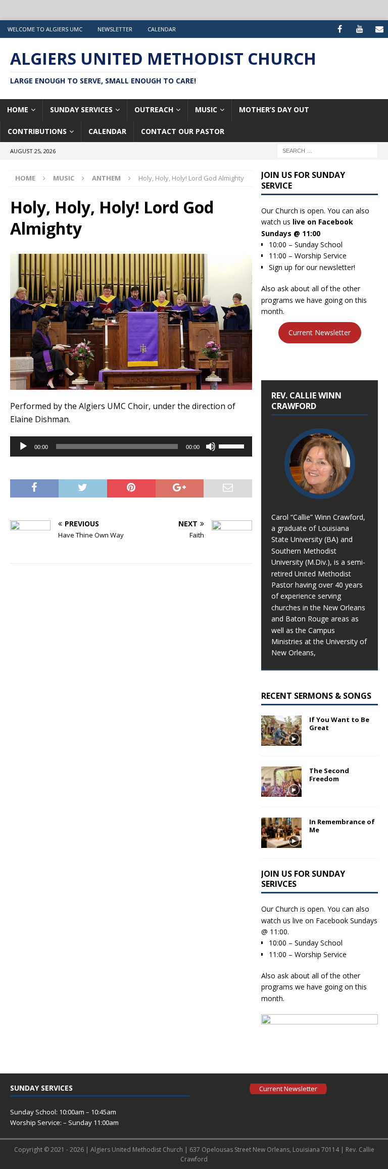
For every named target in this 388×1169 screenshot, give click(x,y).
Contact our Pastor (182, 131)
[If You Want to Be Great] (281, 730)
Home (17, 109)
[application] (131, 446)
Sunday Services (81, 109)
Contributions (37, 131)
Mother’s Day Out (274, 109)
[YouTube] (359, 29)
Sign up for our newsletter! (312, 267)
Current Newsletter (319, 332)
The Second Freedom (329, 775)
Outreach (153, 109)
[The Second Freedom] (281, 782)
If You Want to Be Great (339, 724)
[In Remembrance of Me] (281, 833)
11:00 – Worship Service (308, 255)
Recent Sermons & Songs (316, 695)
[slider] (233, 445)
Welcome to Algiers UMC (45, 29)
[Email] (379, 29)
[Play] (23, 446)
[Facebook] (340, 29)
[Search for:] (327, 150)
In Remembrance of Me (342, 826)
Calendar (162, 29)
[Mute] (211, 446)
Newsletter (115, 29)
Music (206, 109)
